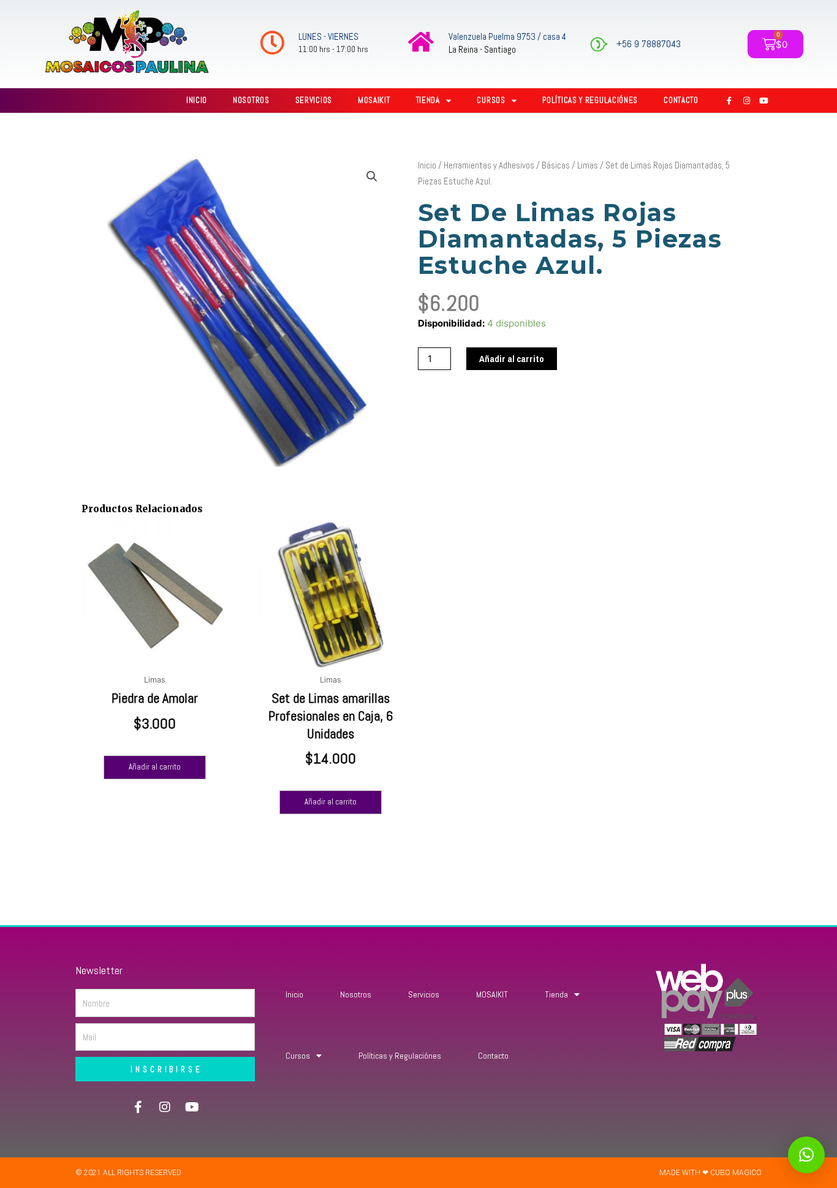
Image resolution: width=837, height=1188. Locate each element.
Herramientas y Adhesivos (489, 165)
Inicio (196, 100)
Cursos (491, 100)
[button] (372, 176)
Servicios (313, 100)
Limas (587, 165)
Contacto (681, 100)
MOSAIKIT (374, 100)
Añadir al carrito (511, 358)
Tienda (428, 100)
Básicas (556, 165)
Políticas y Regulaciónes (590, 100)
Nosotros (251, 100)
